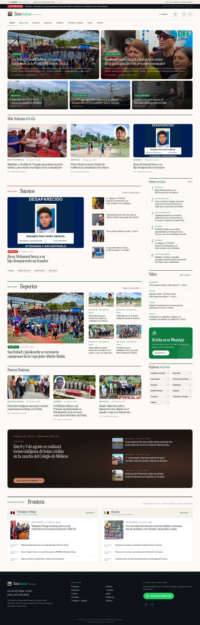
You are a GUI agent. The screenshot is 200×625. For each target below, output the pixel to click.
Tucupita (109, 590)
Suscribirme (159, 353)
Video (90, 23)
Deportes (48, 23)
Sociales (75, 597)
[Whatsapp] (184, 14)
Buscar (165, 14)
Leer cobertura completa (27, 480)
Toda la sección (130, 193)
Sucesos (36, 23)
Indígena (59, 23)
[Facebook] (190, 14)
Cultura (74, 593)
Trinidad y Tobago (75, 23)
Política (109, 586)
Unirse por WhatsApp (160, 596)
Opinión (100, 23)
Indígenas (110, 597)
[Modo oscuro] (175, 14)
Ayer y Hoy (23, 23)
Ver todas (185, 275)
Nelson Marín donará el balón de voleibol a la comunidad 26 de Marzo (52, 6)
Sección (89, 513)
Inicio (12, 23)
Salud (108, 593)
